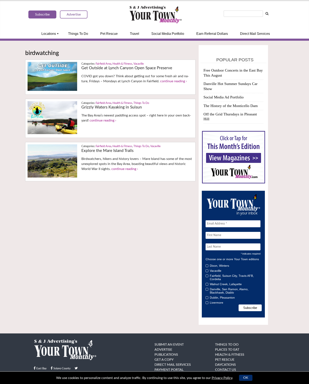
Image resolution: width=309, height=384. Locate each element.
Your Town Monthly (155, 14)
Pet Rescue (109, 33)
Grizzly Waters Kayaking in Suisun (111, 107)
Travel (134, 33)
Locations (48, 33)
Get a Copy (164, 359)
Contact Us (225, 369)
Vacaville (138, 64)
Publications (166, 354)
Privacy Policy (222, 378)
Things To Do (78, 33)
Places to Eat (227, 349)
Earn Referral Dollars (212, 33)
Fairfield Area (103, 64)
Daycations (225, 364)
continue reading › (173, 81)
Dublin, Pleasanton (222, 297)
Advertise (163, 349)
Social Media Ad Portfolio (223, 97)
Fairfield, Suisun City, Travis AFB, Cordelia (232, 277)
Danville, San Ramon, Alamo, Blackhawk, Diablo (229, 290)
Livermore (216, 302)
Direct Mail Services (255, 33)
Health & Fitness (122, 64)
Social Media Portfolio (167, 33)
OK (245, 377)
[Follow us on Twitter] (76, 368)
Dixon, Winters (219, 265)
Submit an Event (169, 344)
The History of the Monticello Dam (230, 106)
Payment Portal (169, 369)
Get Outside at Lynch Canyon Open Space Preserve (126, 68)
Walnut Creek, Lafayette (226, 284)
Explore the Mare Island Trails (107, 151)
